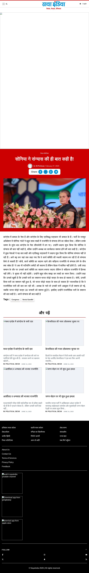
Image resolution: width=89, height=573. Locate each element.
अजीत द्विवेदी (6, 436)
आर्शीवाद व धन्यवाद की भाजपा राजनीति (20, 396)
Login (85, 4)
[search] (7, 4)
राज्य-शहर (63, 436)
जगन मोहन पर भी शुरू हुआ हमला (60, 396)
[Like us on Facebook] (2, 555)
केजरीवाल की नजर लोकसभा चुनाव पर (62, 348)
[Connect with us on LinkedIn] (44, 560)
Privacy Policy (8, 462)
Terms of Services (9, 458)
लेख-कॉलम (5, 432)
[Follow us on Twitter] (2, 560)
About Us (6, 450)
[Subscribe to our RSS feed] (86, 560)
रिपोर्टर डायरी (35, 436)
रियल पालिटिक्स (44, 153)
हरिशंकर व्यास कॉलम (9, 428)
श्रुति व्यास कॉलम (37, 428)
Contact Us (6, 454)
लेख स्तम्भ (63, 428)
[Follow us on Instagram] (44, 555)
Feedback (6, 466)
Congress (15, 299)
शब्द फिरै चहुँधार (65, 440)
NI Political (38, 166)
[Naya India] (53, 9)
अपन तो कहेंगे (35, 440)
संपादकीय (63, 432)
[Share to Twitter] (46, 172)
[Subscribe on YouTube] (86, 555)
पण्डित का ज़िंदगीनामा (38, 432)
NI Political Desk (11, 364)
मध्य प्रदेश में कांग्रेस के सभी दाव (17, 348)
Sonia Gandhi (27, 299)
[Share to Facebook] (40, 172)
